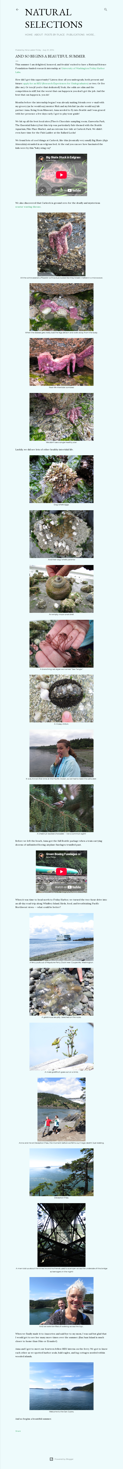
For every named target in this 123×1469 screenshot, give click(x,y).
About (38, 34)
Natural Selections (53, 18)
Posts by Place (55, 34)
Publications (75, 34)
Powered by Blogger (64, 1459)
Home (29, 34)
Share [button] (18, 1431)
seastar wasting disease (28, 206)
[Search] (106, 9)
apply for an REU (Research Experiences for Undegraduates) (55, 83)
